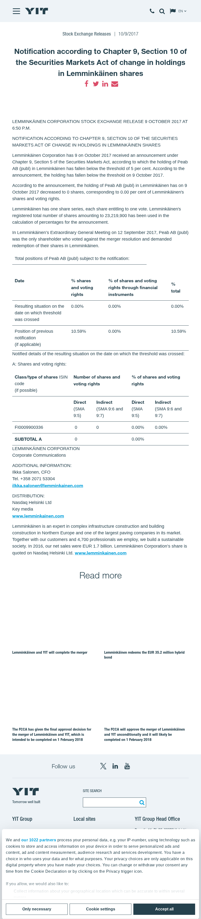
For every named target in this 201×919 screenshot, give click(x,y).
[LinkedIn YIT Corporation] (115, 766)
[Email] (114, 84)
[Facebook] (86, 84)
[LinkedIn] (105, 84)
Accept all (164, 909)
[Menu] (16, 11)
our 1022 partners (38, 840)
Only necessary (36, 909)
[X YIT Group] (103, 766)
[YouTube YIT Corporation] (127, 766)
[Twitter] (96, 84)
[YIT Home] (36, 11)
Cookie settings (100, 909)
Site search (92, 790)
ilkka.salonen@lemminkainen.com (47, 485)
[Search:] (141, 802)
